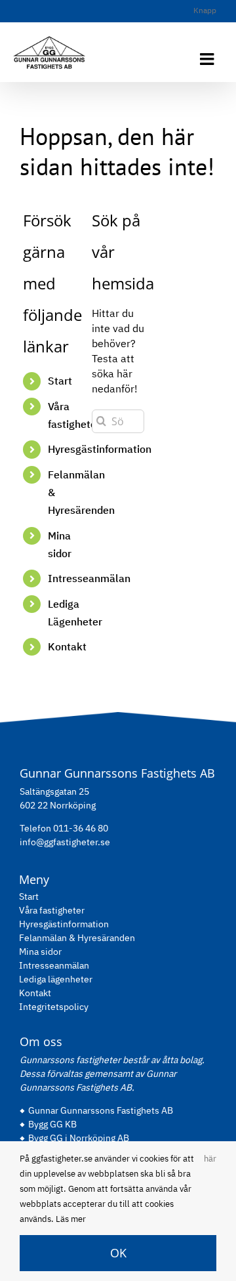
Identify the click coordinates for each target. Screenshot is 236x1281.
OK (118, 1253)
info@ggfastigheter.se (65, 842)
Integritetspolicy (53, 1007)
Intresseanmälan (89, 578)
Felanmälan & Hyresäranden (77, 938)
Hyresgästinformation (64, 924)
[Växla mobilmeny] (208, 59)
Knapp (204, 10)
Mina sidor (40, 951)
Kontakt (67, 646)
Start (60, 380)
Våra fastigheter (52, 910)
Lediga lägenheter (55, 979)
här (210, 1158)
